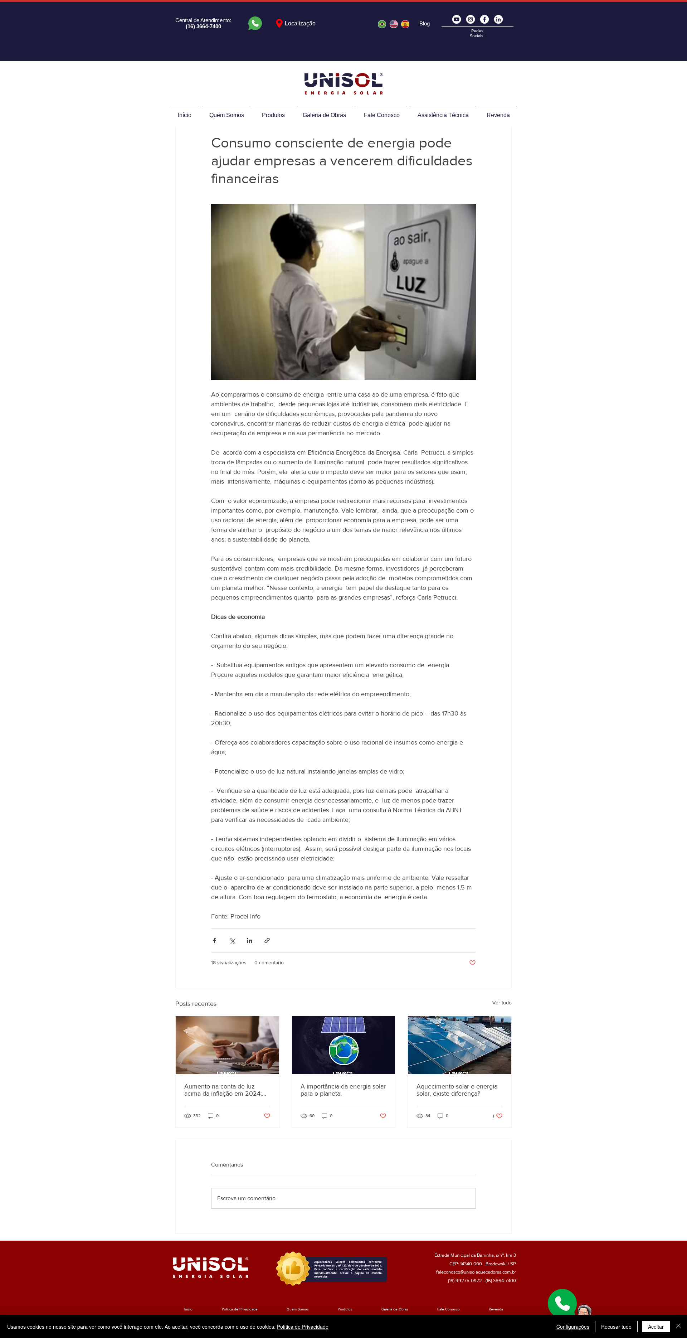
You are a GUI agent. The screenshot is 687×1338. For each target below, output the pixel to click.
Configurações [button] (572, 1326)
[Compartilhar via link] (267, 940)
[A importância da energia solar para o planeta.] (343, 1045)
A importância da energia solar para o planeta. (343, 1090)
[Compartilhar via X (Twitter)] (232, 940)
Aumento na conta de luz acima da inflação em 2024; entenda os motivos (223, 1090)
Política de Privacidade (302, 1326)
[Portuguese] (382, 24)
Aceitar (656, 1326)
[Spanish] (405, 24)
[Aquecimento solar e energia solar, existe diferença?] (459, 1045)
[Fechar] (678, 1326)
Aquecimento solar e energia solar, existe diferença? (456, 1090)
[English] (393, 24)
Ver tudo (502, 1002)
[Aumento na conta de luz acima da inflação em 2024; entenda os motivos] (227, 1045)
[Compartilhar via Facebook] (214, 940)
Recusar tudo (616, 1326)
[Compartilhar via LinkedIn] (249, 940)
